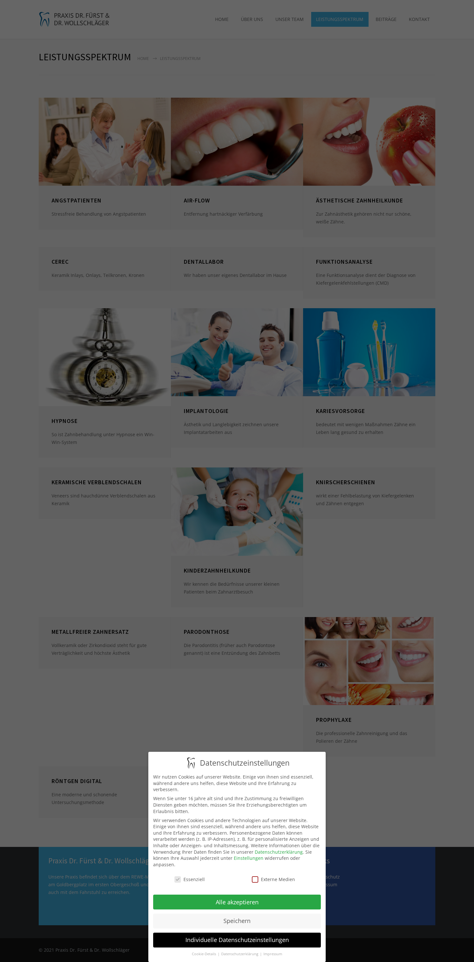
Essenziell (194, 879)
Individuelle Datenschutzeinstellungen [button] (237, 940)
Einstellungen (248, 858)
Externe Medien (278, 879)
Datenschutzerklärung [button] (240, 954)
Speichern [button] (237, 921)
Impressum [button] (272, 954)
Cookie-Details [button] (204, 954)
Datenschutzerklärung (279, 852)
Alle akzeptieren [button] (237, 902)
